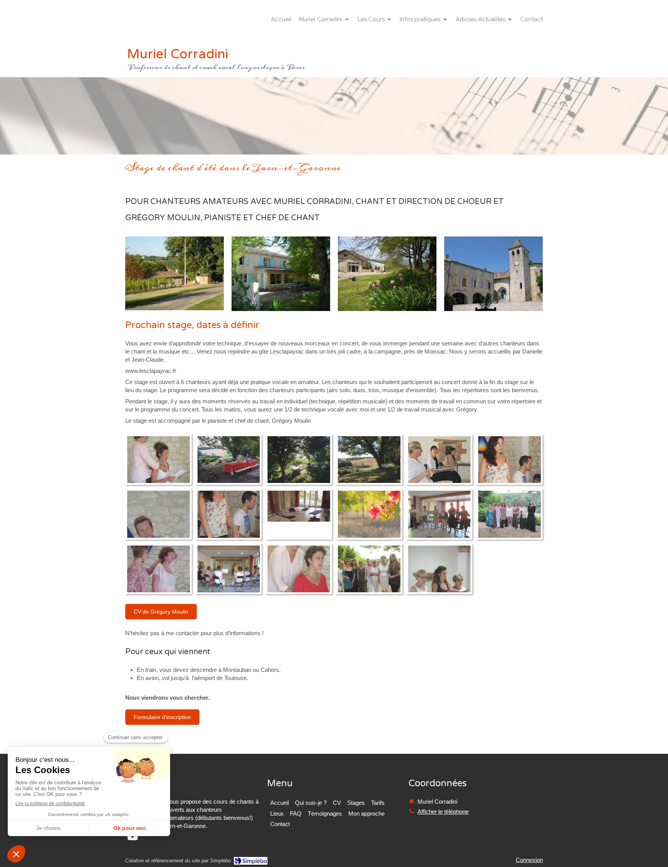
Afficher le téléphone (443, 811)
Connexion (529, 860)
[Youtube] (132, 838)
